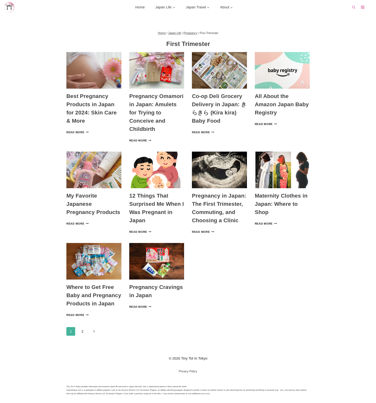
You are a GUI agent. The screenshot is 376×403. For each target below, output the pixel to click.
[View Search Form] (353, 7)
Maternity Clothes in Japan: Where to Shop (281, 204)
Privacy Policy (188, 371)
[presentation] (93, 70)
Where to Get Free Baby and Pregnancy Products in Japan (93, 295)
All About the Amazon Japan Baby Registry (282, 104)
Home (140, 7)
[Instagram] (362, 7)
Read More (77, 132)
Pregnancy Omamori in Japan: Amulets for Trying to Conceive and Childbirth (156, 112)
